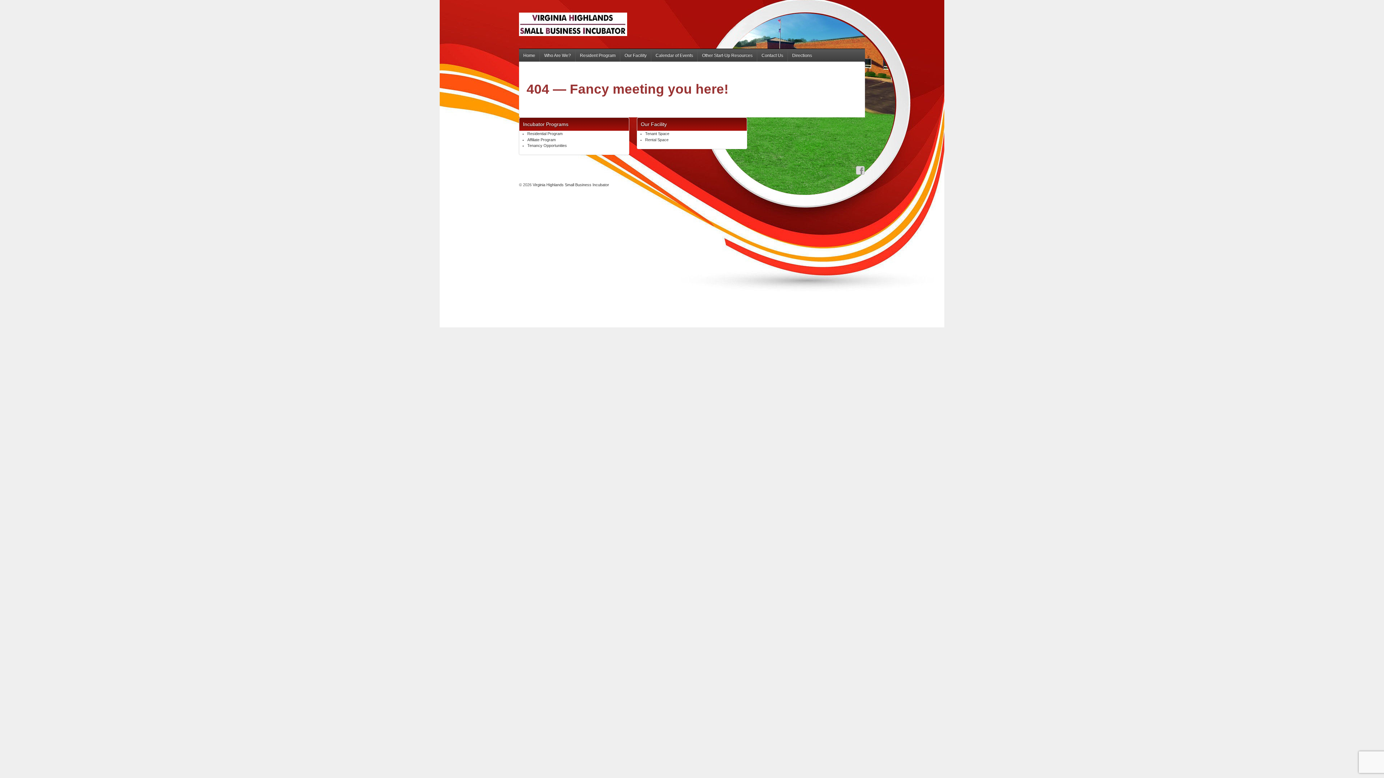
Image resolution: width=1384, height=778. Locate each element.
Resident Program (598, 55)
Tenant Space (657, 133)
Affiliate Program (541, 140)
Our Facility (636, 55)
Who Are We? (557, 55)
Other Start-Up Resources (727, 55)
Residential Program (545, 133)
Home (529, 55)
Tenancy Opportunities (547, 145)
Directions (802, 55)
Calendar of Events (674, 55)
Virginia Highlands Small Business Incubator (570, 185)
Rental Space (657, 140)
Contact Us (772, 55)
